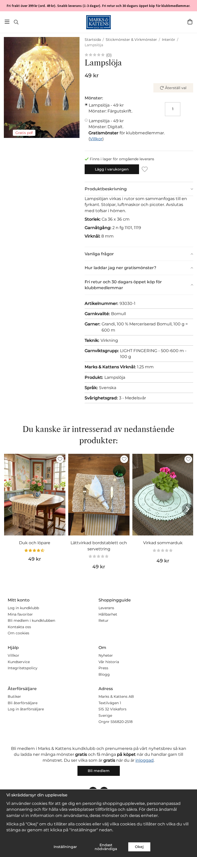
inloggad (144, 760)
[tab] (139, 189)
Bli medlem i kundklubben (31, 620)
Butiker (14, 696)
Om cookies (18, 633)
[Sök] (16, 22)
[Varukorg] (189, 21)
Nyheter (105, 655)
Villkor (96, 138)
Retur (103, 620)
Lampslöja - (110, 108)
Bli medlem (99, 770)
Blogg (104, 674)
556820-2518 (122, 721)
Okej (139, 846)
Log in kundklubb (23, 608)
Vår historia (108, 662)
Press (103, 668)
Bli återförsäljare (22, 703)
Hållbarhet (107, 614)
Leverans (106, 608)
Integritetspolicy (22, 668)
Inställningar (65, 846)
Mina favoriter (20, 614)
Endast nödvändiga (106, 847)
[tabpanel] (139, 221)
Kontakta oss (19, 627)
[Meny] (7, 21)
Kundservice (19, 662)
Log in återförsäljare (26, 709)
